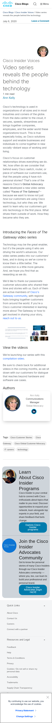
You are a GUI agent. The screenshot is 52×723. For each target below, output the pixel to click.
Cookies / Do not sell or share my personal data (22, 670)
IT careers (9, 449)
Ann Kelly (9, 98)
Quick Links (13, 605)
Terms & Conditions (16, 658)
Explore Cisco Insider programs (33, 527)
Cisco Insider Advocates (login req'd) (33, 589)
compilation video (13, 359)
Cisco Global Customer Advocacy (30, 443)
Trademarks (12, 682)
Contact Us (12, 618)
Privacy (10, 663)
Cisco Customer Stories (21, 437)
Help (9, 652)
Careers (10, 624)
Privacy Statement (24, 710)
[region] (26, 708)
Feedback (11, 647)
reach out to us (12, 318)
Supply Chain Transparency (19, 688)
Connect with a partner (17, 629)
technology (23, 449)
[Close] (47, 697)
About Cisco (12, 613)
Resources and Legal (18, 639)
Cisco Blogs (21, 4)
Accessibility (12, 677)
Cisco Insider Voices (24, 12)
